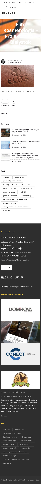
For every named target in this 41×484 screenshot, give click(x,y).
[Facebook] (4, 267)
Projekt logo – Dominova (20, 318)
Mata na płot (27, 287)
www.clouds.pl (24, 260)
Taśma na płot (14, 287)
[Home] (8, 14)
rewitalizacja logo (9, 203)
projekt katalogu (9, 192)
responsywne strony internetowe (15, 199)
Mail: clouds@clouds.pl (23, 253)
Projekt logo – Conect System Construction (20, 362)
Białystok (6, 177)
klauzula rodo (26, 184)
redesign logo (26, 196)
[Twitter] (9, 267)
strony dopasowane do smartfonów (16, 207)
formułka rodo (20, 177)
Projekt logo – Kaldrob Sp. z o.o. (13, 392)
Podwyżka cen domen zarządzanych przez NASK (26, 143)
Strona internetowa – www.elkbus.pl (20, 339)
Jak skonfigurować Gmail (12, 181)
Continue (4, 416)
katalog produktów (10, 184)
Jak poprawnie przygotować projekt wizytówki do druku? (25, 131)
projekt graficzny (26, 188)
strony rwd (7, 210)
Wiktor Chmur (14, 63)
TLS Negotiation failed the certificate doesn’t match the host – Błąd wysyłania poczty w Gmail (26, 156)
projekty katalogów (10, 196)
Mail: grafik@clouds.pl (8, 260)
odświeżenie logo (9, 188)
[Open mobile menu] (36, 14)
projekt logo (24, 192)
